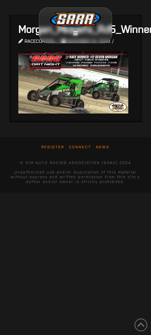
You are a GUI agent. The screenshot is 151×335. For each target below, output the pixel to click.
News (103, 147)
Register (52, 147)
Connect (80, 147)
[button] (75, 33)
